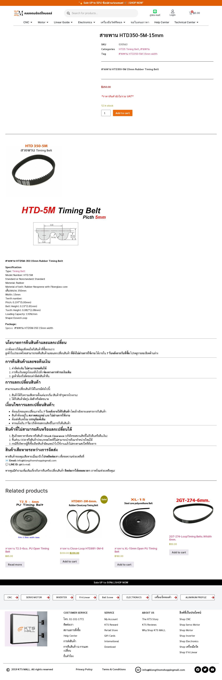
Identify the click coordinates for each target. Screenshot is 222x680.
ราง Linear (84, 597)
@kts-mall (155, 15)
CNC (9, 597)
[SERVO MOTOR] (48, 597)
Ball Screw (107, 597)
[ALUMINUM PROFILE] (212, 597)
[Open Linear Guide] (71, 22)
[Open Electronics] (94, 22)
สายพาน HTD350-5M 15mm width (138, 53)
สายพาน (145, 49)
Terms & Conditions (114, 669)
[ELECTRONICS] (147, 597)
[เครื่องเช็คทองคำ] (175, 597)
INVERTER (61, 597)
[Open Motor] (47, 22)
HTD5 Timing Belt (129, 49)
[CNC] (16, 597)
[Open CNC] (31, 22)
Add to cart (123, 113)
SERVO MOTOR (34, 597)
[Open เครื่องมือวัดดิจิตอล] (124, 22)
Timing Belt (18, 271)
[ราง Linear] (94, 597)
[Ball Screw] (117, 597)
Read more (15, 564)
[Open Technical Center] (197, 22)
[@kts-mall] (155, 11)
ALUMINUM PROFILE (196, 597)
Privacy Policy (84, 669)
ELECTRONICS (134, 597)
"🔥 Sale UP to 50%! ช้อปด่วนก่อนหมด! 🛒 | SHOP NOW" (111, 2)
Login (173, 15)
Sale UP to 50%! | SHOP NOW (111, 582)
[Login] (173, 11)
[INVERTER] (71, 597)
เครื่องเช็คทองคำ (163, 597)
